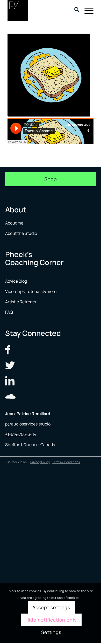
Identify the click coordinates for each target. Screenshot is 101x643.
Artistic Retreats (20, 302)
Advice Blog (16, 281)
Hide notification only (51, 620)
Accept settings (51, 607)
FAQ (9, 312)
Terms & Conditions (66, 462)
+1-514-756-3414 (20, 434)
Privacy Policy (40, 462)
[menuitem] (74, 10)
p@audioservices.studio (28, 424)
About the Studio (21, 233)
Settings (51, 632)
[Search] (74, 10)
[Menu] (86, 10)
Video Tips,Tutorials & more (30, 291)
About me (14, 223)
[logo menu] (42, 10)
